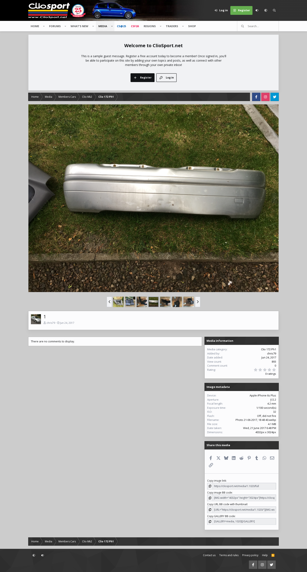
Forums (55, 26)
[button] (265, 10)
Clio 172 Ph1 (268, 349)
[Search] (274, 10)
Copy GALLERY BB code (221, 516)
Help (265, 555)
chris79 (51, 323)
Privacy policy (250, 555)
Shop (192, 26)
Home (35, 26)
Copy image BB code (219, 492)
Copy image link (216, 480)
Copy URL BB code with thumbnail (227, 504)
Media (102, 26)
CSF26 (135, 26)
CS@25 (121, 26)
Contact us (209, 555)
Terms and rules (228, 555)
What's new (79, 26)
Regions (150, 26)
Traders (172, 26)
